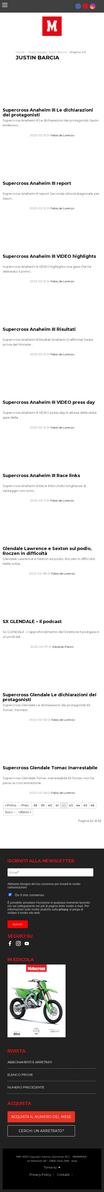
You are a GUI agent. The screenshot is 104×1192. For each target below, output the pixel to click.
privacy (63, 909)
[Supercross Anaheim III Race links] (39, 470)
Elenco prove (20, 1075)
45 (85, 805)
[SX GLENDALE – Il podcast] (39, 616)
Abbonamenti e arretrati (29, 1062)
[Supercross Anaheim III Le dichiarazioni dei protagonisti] (39, 105)
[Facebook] (78, 6)
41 (57, 805)
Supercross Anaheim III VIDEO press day (49, 402)
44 (78, 805)
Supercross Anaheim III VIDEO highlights (49, 256)
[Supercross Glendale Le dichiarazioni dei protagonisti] (39, 689)
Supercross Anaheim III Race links (41, 475)
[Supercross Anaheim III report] (39, 178)
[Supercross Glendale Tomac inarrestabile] (39, 762)
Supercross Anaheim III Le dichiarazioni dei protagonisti (48, 112)
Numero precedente (25, 1087)
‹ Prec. (25, 805)
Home (20, 52)
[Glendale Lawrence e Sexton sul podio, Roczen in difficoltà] (39, 543)
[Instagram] (92, 6)
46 (92, 805)
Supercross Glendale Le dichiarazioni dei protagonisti (50, 697)
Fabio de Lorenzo (62, 135)
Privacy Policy (40, 1174)
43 (71, 805)
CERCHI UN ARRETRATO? (41, 1131)
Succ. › (10, 812)
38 (35, 805)
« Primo (10, 805)
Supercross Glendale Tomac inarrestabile (50, 767)
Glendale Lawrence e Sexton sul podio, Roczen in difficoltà (47, 551)
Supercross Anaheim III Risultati (39, 329)
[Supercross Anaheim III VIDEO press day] (39, 397)
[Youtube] (85, 6)
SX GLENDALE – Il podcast (32, 621)
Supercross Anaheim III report (37, 183)
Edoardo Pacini (63, 647)
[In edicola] (52, 1001)
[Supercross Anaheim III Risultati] (39, 324)
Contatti (63, 1174)
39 (43, 805)
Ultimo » (25, 812)
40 (50, 805)
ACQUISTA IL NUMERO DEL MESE (41, 1117)
